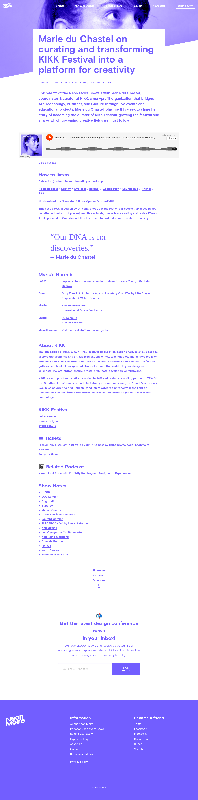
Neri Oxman (49, 527)
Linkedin (99, 575)
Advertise (76, 743)
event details (47, 425)
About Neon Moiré (81, 724)
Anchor (146, 188)
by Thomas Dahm (99, 787)
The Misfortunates (74, 305)
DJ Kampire (69, 317)
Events (60, 5)
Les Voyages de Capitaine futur (62, 532)
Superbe (47, 505)
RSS (41, 193)
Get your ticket (49, 454)
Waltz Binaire (50, 550)
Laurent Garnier (52, 518)
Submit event (185, 5)
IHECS (46, 492)
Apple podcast (48, 188)
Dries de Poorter (52, 541)
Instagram (140, 733)
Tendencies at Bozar (55, 554)
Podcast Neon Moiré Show (87, 728)
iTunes (152, 213)
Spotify (66, 188)
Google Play (111, 188)
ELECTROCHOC (52, 523)
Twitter (138, 724)
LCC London (50, 496)
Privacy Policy (79, 761)
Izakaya (67, 285)
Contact (75, 749)
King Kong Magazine (55, 536)
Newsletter (159, 5)
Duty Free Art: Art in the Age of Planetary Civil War (96, 293)
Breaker (94, 188)
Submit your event (81, 733)
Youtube (139, 749)
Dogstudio (48, 501)
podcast (129, 208)
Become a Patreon (82, 754)
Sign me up (126, 669)
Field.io (46, 545)
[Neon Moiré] (7, 6)
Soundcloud (130, 188)
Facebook (99, 580)
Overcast (80, 188)
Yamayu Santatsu (139, 281)
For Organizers (113, 5)
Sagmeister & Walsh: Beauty (80, 298)
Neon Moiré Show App (77, 201)
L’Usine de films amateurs (58, 514)
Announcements (84, 5)
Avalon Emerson (72, 322)
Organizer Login (80, 739)
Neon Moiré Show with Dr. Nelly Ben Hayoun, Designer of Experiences (85, 473)
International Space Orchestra (82, 310)
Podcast (137, 5)
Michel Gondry (51, 510)
